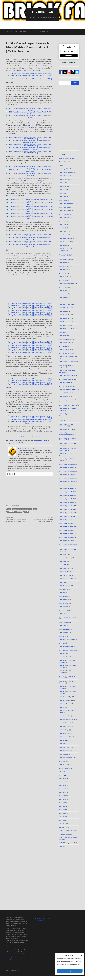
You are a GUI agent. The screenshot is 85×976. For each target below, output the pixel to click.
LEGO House (62, 332)
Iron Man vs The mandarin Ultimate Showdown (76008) (25, 181)
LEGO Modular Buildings (66, 568)
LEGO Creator (63, 235)
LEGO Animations (64, 176)
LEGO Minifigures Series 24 (67, 512)
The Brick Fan (42, 12)
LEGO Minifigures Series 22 (67, 505)
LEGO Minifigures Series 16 (67, 485)
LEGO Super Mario (64, 704)
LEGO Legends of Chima (66, 379)
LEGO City (62, 228)
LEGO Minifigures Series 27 (67, 523)
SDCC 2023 (62, 813)
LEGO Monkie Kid (64, 572)
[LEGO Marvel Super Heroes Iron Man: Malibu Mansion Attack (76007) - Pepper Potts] (29, 168)
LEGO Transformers (64, 733)
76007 (8, 509)
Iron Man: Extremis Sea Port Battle (23, 127)
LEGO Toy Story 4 (64, 730)
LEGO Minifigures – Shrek (66, 429)
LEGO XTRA (62, 761)
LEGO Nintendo (63, 599)
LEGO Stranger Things (65, 697)
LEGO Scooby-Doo (64, 629)
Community (62, 162)
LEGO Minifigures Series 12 (67, 471)
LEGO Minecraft (63, 396)
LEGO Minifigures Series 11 (67, 467)
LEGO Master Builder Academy (68, 389)
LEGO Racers (62, 625)
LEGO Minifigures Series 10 (67, 464)
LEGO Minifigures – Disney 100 (68, 405)
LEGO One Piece (63, 603)
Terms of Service (37, 918)
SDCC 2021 (62, 806)
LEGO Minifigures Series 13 (67, 474)
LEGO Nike (62, 592)
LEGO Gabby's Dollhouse (66, 304)
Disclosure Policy (42, 920)
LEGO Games (63, 311)
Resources (23, 32)
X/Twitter (45, 440)
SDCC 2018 (62, 796)
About (15, 32)
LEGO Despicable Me (65, 238)
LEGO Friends (63, 297)
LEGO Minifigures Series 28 (67, 526)
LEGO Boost (62, 200)
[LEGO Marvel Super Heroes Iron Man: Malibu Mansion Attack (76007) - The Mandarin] (29, 201)
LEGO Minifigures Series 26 (67, 519)
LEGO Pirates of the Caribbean (68, 617)
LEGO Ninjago (63, 596)
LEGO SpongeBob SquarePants (68, 650)
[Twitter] (10, 474)
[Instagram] (12, 474)
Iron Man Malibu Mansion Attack (22, 509)
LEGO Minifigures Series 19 (67, 495)
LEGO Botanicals (64, 207)
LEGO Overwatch (64, 610)
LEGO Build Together (65, 217)
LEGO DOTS (62, 262)
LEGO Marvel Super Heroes (14, 511)
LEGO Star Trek (63, 653)
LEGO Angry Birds (64, 169)
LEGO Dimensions (64, 242)
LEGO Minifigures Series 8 (66, 537)
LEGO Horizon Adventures (66, 328)
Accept (69, 971)
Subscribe (69, 55)
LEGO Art (62, 182)
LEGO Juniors (63, 346)
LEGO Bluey (62, 193)
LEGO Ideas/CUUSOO (65, 339)
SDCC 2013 (62, 778)
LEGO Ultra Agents (64, 740)
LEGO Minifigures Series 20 (67, 499)
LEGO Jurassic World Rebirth (67, 361)
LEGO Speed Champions (66, 646)
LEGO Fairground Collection (67, 283)
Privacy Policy (47, 918)
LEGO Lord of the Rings (65, 386)
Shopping (61, 827)
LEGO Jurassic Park (64, 349)
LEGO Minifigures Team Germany (68, 544)
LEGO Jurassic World (65, 353)
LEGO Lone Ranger (64, 382)
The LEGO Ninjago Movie (66, 843)
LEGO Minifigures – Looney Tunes (68, 414)
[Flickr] (14, 474)
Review (26, 511)
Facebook (38, 440)
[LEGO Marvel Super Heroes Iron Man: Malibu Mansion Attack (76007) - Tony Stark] (29, 110)
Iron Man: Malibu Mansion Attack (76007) (28, 437)
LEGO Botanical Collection (66, 203)
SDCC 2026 (62, 823)
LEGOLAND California (65, 768)
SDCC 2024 (62, 816)
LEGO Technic (63, 707)
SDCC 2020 (62, 803)
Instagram (9, 443)
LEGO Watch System (65, 747)
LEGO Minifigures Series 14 (67, 478)
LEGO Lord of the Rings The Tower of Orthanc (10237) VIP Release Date (16, 519)
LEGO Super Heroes (14, 505)
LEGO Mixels (62, 561)
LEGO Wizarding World (65, 757)
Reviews (34, 32)
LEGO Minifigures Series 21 (67, 502)
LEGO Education (63, 276)
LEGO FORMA (63, 287)
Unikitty (61, 846)
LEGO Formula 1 (63, 290)
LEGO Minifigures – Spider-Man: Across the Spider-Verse (68, 433)
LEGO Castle (62, 224)
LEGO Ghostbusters (65, 315)
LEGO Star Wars (63, 657)
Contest (61, 165)
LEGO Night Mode (64, 589)
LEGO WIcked (63, 754)
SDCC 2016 (62, 789)
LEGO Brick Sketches (65, 210)
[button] (82, 955)
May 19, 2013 (10, 55)
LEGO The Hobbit (64, 716)
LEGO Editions (63, 273)
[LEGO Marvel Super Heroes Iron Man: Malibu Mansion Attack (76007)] (30, 74)
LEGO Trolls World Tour (66, 737)
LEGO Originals (63, 606)
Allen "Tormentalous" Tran (25, 55)
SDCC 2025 (62, 820)
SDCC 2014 (62, 782)
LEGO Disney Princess (65, 259)
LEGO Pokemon (63, 622)
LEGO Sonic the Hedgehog (66, 639)
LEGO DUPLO (63, 269)
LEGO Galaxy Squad (64, 308)
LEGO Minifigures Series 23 (67, 509)
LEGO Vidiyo (62, 743)
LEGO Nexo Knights (64, 585)
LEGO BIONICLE (64, 189)
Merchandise (44, 32)
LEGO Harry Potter (64, 318)
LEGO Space (62, 643)
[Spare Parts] (29, 423)
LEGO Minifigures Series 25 (67, 516)
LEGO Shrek (62, 636)
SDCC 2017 (62, 792)
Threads (15, 443)
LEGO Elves (62, 280)
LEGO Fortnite (63, 294)
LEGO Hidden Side (64, 325)
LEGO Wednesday (64, 750)
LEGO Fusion (63, 301)
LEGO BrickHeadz (64, 214)
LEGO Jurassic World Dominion (68, 356)
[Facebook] (7, 474)
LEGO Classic (63, 231)
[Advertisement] (29, 289)
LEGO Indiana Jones (65, 342)
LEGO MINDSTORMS (65, 393)
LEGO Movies (63, 582)
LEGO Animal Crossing (65, 172)
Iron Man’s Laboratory (23, 406)
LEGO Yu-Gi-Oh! (64, 764)
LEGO (35, 509)
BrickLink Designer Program (67, 158)
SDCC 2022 (62, 810)
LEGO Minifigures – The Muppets (68, 453)
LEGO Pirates (63, 613)
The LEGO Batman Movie (66, 830)
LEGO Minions (63, 554)
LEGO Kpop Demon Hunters (67, 375)
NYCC (61, 771)
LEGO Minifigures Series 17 (67, 488)
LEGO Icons (62, 335)
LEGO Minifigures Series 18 (67, 492)
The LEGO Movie (64, 834)
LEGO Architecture (64, 179)
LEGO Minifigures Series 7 (66, 533)
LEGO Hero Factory (64, 322)
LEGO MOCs (62, 565)
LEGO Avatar (62, 186)
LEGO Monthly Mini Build (66, 578)
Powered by (65, 62)
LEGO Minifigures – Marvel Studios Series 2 (67, 425)
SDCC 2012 (62, 775)
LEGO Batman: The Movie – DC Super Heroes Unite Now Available (43, 519)
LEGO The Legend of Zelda (66, 719)
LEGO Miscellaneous (65, 558)
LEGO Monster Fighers (65, 575)
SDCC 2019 (62, 799)
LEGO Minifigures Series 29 (67, 530)
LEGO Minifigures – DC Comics (68, 400)
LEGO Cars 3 (62, 221)
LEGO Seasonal (63, 632)
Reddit (21, 443)
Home (8, 32)
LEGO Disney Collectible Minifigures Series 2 (66, 254)
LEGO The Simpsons (65, 726)
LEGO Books (62, 196)
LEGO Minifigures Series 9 (66, 540)
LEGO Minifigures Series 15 (67, 481)
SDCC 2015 (62, 785)
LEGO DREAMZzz (64, 266)
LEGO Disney (63, 245)
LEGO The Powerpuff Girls (66, 723)
